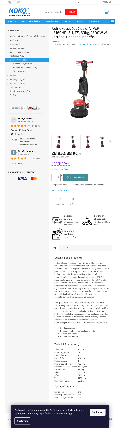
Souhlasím (97, 412)
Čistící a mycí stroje (18, 59)
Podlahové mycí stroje (22, 63)
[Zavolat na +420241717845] (12, 2)
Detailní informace (59, 190)
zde (70, 413)
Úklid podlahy (16, 44)
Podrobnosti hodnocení (87, 44)
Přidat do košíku (77, 177)
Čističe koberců (19, 71)
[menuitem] (12, 21)
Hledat (71, 12)
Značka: (105, 44)
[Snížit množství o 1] (61, 179)
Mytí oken (14, 40)
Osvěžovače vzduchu (19, 52)
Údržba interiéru (17, 48)
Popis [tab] (55, 247)
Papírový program (17, 79)
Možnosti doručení (60, 169)
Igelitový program (17, 83)
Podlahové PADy (17, 55)
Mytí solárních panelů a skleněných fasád (27, 36)
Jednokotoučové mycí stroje (25, 67)
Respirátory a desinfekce (21, 91)
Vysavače (14, 75)
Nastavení (22, 421)
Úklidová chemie (17, 87)
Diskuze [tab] (64, 247)
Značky (13, 95)
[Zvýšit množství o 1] (61, 175)
